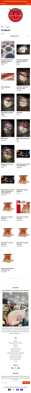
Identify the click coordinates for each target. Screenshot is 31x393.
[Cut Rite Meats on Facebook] (12, 368)
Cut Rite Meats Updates (15, 349)
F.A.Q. (15, 361)
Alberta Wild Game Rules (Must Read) (15, 353)
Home (2, 27)
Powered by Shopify (23, 387)
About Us (15, 347)
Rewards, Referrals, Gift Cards (15, 343)
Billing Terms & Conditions (16, 357)
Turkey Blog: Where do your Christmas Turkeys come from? (15, 290)
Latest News (15, 287)
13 (21, 278)
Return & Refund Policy (15, 359)
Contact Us (15, 345)
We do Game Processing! (15, 355)
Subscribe (26, 383)
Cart (29, 3)
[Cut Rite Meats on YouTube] (18, 368)
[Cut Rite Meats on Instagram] (15, 368)
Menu (4, 3)
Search (15, 341)
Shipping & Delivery (15, 351)
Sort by (3, 33)
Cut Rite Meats (15, 387)
